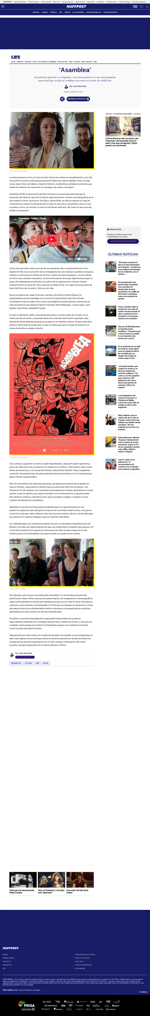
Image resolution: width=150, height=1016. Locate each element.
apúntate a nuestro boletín (123, 241)
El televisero (78, 12)
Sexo (95, 62)
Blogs (45, 663)
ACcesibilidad (80, 968)
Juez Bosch (100, 2)
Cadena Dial (89, 1005)
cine (37, 663)
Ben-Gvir (57, 2)
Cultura (77, 62)
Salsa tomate (80, 2)
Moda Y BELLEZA (86, 62)
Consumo (27, 62)
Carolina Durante (67, 2)
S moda (89, 1008)
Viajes (34, 62)
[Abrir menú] (2, 6)
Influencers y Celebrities (47, 62)
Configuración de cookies (85, 954)
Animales (20, 62)
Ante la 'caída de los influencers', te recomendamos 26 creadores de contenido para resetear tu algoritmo (129, 464)
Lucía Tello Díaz (79, 86)
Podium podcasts (70, 1008)
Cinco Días (80, 1005)
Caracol (117, 1001)
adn (108, 1001)
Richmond (46, 1008)
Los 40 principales (59, 1001)
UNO (64, 1005)
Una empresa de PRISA (27, 1003)
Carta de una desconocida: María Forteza (21, 891)
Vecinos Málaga (124, 2)
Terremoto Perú (46, 2)
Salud (13, 62)
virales (53, 12)
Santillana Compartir (83, 1001)
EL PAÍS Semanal (98, 1005)
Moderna (58, 1008)
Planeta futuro (106, 1005)
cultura (28, 663)
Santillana (70, 1001)
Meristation (111, 1008)
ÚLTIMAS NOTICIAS (110, 12)
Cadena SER (92, 1001)
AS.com (100, 1001)
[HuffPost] (11, 947)
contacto (7, 961)
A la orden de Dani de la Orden (77, 891)
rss (4, 968)
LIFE (60, 12)
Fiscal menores (34, 2)
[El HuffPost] (76, 6)
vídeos (67, 12)
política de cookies (82, 958)
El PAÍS (48, 1001)
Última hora (135, 6)
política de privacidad (83, 965)
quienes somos (8, 958)
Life (15, 57)
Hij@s (71, 62)
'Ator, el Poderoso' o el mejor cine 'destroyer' (51, 891)
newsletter (7, 965)
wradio (71, 1005)
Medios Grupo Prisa (27, 1009)
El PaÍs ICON (80, 1008)
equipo (5, 954)
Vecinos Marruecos (20, 2)
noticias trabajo (93, 12)
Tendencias (16, 663)
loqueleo (100, 1008)
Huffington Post (51, 1005)
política (36, 12)
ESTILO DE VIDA (62, 62)
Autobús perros (112, 2)
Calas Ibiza (90, 2)
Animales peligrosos (139, 2)
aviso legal (79, 961)
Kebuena (114, 1005)
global (45, 12)
